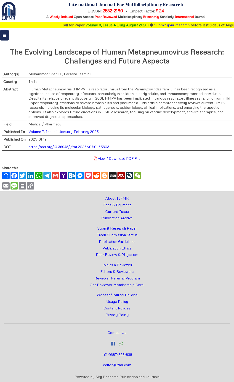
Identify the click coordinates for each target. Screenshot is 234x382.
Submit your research (168, 25)
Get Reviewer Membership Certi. (117, 284)
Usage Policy (117, 301)
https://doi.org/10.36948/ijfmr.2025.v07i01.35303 (69, 146)
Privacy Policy (117, 314)
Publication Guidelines (117, 241)
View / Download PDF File (119, 158)
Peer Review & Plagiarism (117, 254)
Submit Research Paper (117, 228)
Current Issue (117, 211)
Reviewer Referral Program (117, 278)
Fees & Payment (117, 205)
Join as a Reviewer (117, 265)
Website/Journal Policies (117, 295)
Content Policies (117, 308)
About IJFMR (117, 198)
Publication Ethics (117, 248)
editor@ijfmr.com (117, 365)
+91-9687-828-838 (117, 354)
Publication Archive (117, 218)
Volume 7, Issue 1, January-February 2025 (64, 131)
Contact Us (117, 332)
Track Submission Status (117, 235)
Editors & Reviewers (117, 271)
